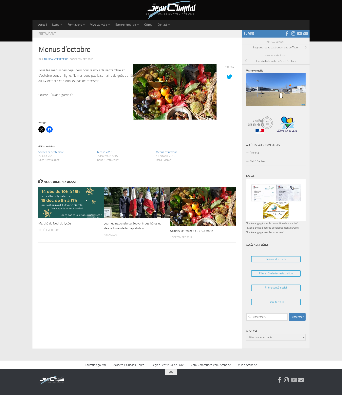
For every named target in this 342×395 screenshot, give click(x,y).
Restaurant (47, 33)
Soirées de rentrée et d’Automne (191, 231)
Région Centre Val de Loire (167, 365)
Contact (162, 24)
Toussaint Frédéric (56, 59)
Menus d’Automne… (167, 152)
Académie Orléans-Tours (128, 365)
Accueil (42, 24)
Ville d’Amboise (247, 365)
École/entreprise (125, 24)
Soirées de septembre (51, 152)
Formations (75, 24)
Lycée (55, 24)
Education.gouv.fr (95, 365)
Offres (148, 24)
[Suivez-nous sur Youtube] (299, 33)
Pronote (254, 152)
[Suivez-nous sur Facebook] (286, 33)
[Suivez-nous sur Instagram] (293, 33)
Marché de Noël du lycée (54, 223)
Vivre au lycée (98, 24)
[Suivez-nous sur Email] (305, 33)
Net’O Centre (257, 161)
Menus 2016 (104, 152)
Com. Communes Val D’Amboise (211, 365)
